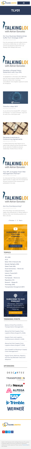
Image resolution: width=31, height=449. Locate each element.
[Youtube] (3, 432)
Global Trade (8, 266)
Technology (8, 284)
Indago (7, 271)
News (6, 275)
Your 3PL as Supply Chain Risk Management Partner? (14, 172)
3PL (6, 257)
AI (5, 259)
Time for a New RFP (10, 106)
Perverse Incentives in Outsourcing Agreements (12, 138)
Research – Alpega (10, 282)
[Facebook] (12, 432)
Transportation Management (13, 287)
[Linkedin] (6, 432)
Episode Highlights (10, 264)
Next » (21, 220)
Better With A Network (11, 262)
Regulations (8, 280)
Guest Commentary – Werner (13, 269)
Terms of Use (25, 445)
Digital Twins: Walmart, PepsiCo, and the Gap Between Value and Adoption (15, 357)
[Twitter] (9, 432)
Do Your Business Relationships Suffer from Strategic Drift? (15, 37)
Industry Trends (9, 273)
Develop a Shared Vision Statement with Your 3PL (12, 71)
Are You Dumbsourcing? (12, 206)
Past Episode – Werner (11, 278)
